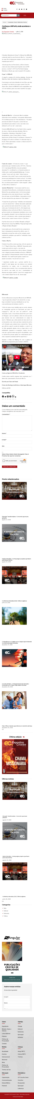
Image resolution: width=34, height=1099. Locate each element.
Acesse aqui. (23, 274)
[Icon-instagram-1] (24, 9)
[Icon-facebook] (17, 9)
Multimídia (20, 22)
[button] (3, 397)
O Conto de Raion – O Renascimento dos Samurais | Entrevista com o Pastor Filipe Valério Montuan (15, 684)
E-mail (4, 440)
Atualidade (10, 22)
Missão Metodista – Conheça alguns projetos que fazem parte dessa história (16, 559)
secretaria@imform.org (18, 172)
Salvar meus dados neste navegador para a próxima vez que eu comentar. (15, 455)
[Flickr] (26, 9)
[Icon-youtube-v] (22, 9)
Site (3, 446)
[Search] (18, 15)
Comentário (6, 414)
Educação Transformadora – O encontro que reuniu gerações (15, 517)
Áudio (15, 22)
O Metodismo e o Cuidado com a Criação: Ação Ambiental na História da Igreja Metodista (17, 642)
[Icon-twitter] (19, 9)
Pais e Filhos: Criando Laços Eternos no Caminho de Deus (17, 726)
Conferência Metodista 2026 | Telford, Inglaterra (14, 601)
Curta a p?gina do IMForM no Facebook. (13, 373)
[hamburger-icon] (25, 15)
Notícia (25, 22)
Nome (4, 433)
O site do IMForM (6, 129)
